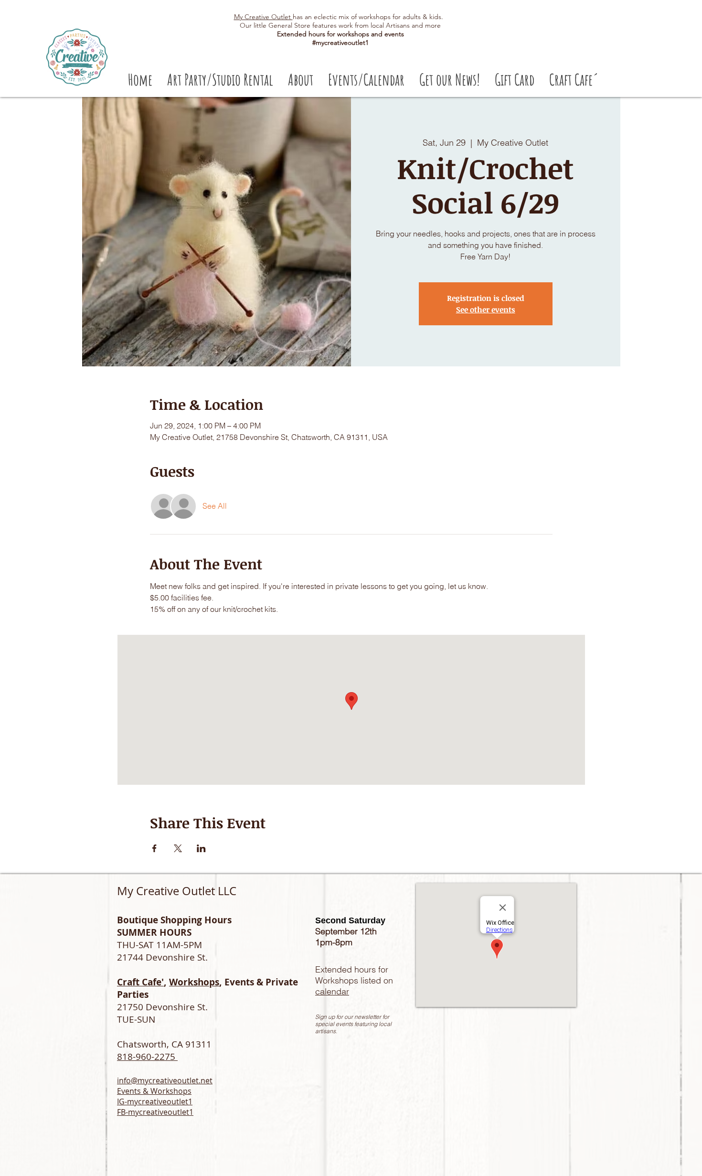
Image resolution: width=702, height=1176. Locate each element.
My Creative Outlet (263, 16)
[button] (220, 79)
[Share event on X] (177, 848)
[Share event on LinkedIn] (201, 848)
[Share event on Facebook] (154, 848)
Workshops (194, 982)
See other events (485, 309)
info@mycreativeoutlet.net (165, 1080)
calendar (332, 991)
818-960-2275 (147, 1056)
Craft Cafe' (140, 982)
